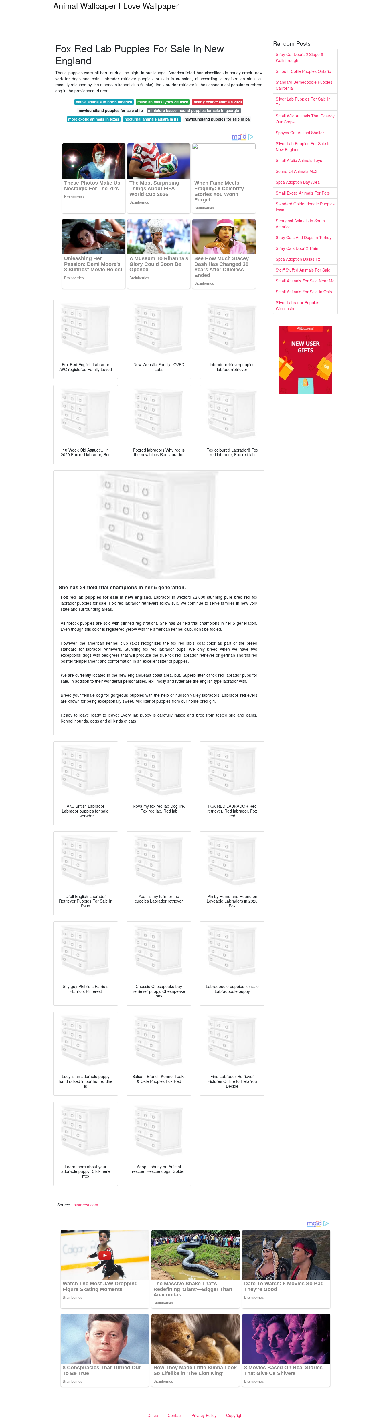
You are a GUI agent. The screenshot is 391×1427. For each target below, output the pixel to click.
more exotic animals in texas (93, 119)
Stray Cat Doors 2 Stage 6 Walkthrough (299, 57)
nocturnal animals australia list (152, 119)
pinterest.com (86, 1205)
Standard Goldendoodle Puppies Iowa (305, 207)
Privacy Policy (203, 1415)
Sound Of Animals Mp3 (296, 171)
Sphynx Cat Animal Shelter (300, 132)
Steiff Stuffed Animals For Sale (303, 270)
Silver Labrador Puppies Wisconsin (297, 305)
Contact (175, 1415)
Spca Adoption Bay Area (298, 182)
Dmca (152, 1415)
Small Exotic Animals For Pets (303, 193)
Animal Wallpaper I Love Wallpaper (116, 5)
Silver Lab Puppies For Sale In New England (303, 146)
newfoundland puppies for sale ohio (111, 110)
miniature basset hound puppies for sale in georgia (193, 110)
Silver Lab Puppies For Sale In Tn (303, 102)
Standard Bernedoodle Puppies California (304, 85)
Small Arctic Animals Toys (299, 160)
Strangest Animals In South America (300, 223)
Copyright (235, 1415)
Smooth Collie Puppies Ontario (303, 71)
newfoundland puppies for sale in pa (217, 119)
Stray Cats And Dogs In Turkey (303, 237)
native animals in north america (104, 102)
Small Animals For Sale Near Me (305, 281)
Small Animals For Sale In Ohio (304, 291)
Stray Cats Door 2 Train (297, 248)
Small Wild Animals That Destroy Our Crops (305, 119)
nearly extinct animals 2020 (218, 102)
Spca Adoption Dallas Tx (298, 259)
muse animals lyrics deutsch (162, 102)
